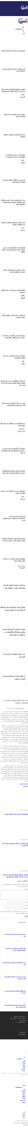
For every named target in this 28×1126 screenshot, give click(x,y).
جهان (23, 361)
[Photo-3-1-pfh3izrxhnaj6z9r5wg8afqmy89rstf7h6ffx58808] (15, 331)
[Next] (24, 1125)
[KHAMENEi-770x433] (15, 467)
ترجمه (22, 227)
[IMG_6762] (15, 244)
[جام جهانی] (15, 534)
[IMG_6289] (22, 945)
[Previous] (27, 1125)
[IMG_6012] (15, 266)
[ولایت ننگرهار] (15, 487)
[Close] (27, 1123)
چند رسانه (21, 428)
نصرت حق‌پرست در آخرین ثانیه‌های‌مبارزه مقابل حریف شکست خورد (14, 518)
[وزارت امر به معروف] (15, 603)
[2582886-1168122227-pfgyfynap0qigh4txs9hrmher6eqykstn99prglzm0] (15, 352)
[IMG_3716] (15, 131)
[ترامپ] (15, 419)
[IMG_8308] (15, 512)
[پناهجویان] (15, 218)
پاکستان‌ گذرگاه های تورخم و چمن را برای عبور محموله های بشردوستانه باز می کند (13, 450)
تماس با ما (22, 1020)
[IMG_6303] (22, 987)
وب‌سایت (26, 908)
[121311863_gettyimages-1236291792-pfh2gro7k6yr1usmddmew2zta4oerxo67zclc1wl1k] (15, 311)
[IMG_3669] (15, 151)
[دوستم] (15, 581)
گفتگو (22, 295)
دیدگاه (26, 889)
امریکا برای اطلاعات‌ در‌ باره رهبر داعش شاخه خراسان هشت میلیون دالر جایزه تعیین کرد (12, 383)
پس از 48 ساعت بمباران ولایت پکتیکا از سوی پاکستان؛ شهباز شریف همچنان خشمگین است (13, 202)
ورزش (22, 496)
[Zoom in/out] (16, 1123)
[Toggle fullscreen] (20, 1123)
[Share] (24, 1123)
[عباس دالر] (15, 625)
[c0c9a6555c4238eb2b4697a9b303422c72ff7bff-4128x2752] (22, 1002)
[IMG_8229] (15, 650)
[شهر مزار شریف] (15, 65)
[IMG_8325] (15, 85)
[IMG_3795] (15, 286)
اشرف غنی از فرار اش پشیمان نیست (13, 50)
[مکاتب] (15, 176)
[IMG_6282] (22, 931)
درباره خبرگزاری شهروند (19, 1016)
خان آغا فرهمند (19, 708)
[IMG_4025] (15, 110)
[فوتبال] (15, 555)
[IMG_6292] (22, 959)
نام (27, 902)
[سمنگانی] (15, 672)
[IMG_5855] (15, 445)
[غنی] (15, 47)
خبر (23, 30)
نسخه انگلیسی (18, 29)
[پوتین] (15, 399)
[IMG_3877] (15, 196)
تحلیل (23, 160)
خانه (23, 27)
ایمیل (26, 905)
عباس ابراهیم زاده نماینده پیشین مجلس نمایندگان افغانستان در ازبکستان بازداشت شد (14, 632)
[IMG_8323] (15, 377)
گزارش (22, 94)
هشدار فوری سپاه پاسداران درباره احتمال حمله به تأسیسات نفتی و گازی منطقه (13, 249)
